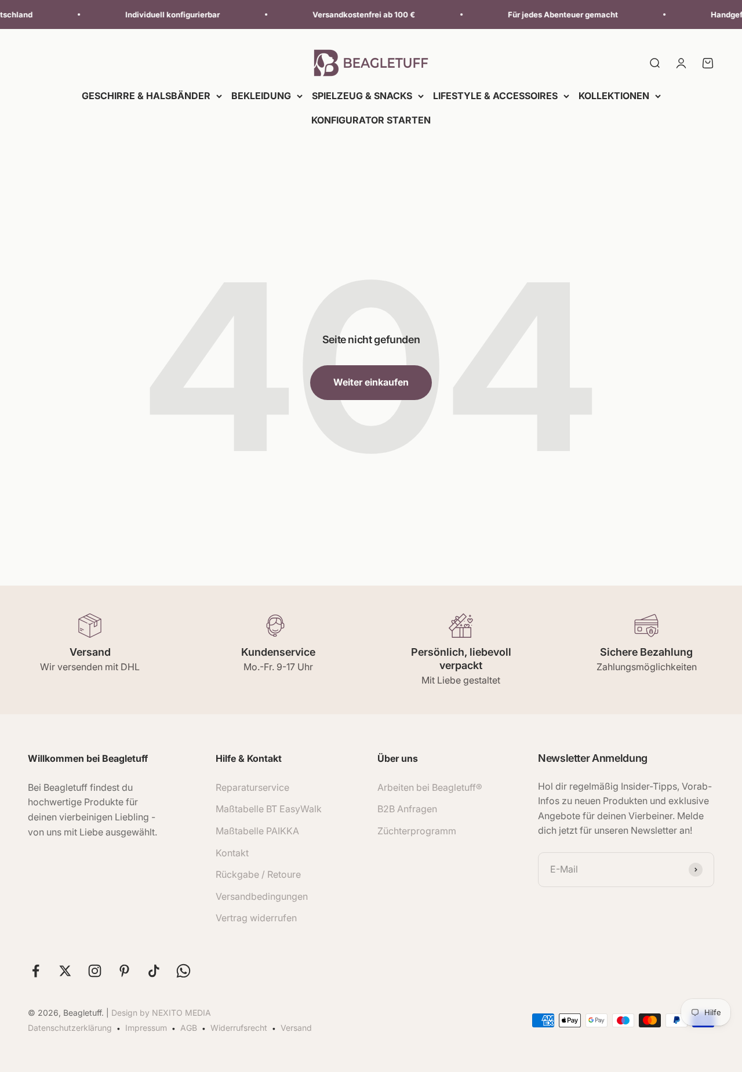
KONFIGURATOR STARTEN (371, 120)
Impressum (146, 1028)
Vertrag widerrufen (256, 918)
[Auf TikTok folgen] (154, 971)
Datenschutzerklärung (70, 1028)
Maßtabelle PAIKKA (257, 831)
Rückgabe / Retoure (258, 874)
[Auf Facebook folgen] (35, 971)
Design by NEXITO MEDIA (161, 1013)
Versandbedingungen (262, 896)
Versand (296, 1028)
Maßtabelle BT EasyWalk (269, 809)
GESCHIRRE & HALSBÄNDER (146, 95)
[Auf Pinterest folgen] (124, 971)
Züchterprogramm (416, 831)
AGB (188, 1028)
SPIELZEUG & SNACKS (362, 95)
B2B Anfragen (407, 809)
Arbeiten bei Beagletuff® (429, 787)
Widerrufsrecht (238, 1028)
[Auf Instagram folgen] (95, 971)
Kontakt (232, 853)
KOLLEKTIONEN (614, 95)
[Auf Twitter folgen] (65, 971)
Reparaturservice (252, 787)
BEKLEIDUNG (261, 95)
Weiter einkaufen (371, 382)
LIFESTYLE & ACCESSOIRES (495, 95)
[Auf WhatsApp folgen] (183, 971)
